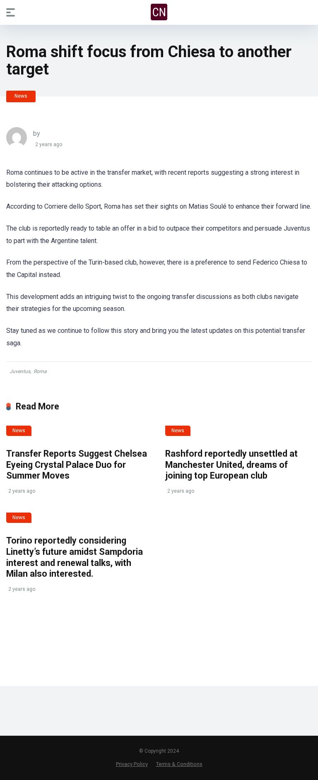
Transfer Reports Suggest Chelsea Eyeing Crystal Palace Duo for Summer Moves (76, 464)
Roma (40, 371)
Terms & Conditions (179, 764)
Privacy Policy (132, 764)
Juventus (20, 371)
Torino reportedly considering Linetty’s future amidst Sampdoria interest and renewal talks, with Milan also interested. (74, 557)
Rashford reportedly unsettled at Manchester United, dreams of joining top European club (231, 464)
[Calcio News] (159, 12)
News (20, 96)
